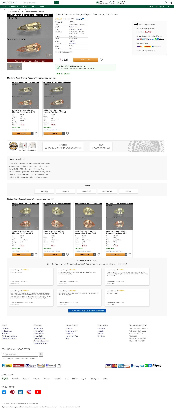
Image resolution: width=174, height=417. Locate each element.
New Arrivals (24, 6)
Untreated (72, 43)
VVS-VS (71, 41)
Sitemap (100, 333)
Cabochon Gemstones (9, 338)
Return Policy (38, 328)
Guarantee (86, 191)
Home (4, 6)
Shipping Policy (39, 333)
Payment (65, 191)
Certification (107, 191)
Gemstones (13, 6)
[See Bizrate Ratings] (80, 19)
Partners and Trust (72, 336)
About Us (69, 328)
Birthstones (6, 333)
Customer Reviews (72, 331)
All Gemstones (7, 331)
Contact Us (69, 333)
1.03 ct (71, 27)
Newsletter (101, 336)
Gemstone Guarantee (41, 341)
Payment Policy (39, 331)
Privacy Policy (38, 336)
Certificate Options (63, 52)
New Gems (5, 328)
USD (169, 6)
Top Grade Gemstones (9, 336)
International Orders (40, 343)
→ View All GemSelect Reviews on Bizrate (87, 311)
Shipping (44, 191)
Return (128, 191)
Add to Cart (85, 60)
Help (33, 6)
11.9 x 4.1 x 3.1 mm (75, 29)
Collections (101, 328)
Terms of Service (39, 338)
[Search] (56, 2)
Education (41, 6)
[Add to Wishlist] (101, 59)
